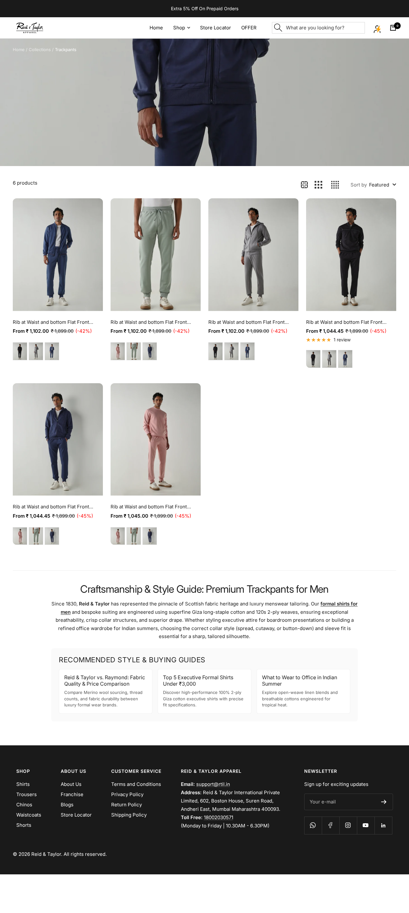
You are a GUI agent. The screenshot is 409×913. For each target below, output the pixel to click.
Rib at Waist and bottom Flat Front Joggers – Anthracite (344, 322)
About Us (71, 784)
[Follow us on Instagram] (348, 825)
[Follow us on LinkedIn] (383, 825)
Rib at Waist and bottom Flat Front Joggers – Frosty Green (149, 322)
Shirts (23, 784)
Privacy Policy (127, 794)
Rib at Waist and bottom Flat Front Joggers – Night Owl (246, 322)
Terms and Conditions (136, 784)
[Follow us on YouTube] (365, 825)
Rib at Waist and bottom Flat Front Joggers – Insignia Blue (51, 507)
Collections (40, 49)
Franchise (72, 794)
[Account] (377, 28)
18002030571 (218, 817)
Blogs (67, 805)
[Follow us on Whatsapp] (313, 825)
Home (19, 49)
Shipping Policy (129, 815)
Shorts (23, 825)
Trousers (26, 794)
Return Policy (126, 805)
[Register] (384, 802)
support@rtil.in (213, 784)
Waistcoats (28, 815)
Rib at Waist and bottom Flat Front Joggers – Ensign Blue (51, 322)
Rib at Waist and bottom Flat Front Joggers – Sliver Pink (149, 507)
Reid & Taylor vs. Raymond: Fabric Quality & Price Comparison (104, 680)
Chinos (24, 805)
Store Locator (76, 815)
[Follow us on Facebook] (330, 825)
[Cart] (393, 28)
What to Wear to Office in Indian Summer (299, 680)
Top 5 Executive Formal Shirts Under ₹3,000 (198, 680)
